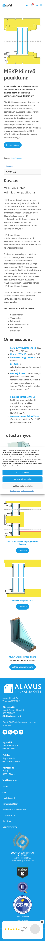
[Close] (42, 922)
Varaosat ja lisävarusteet (14, 809)
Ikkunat (5, 786)
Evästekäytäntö (15, 491)
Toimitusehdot (9, 815)
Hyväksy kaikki (22, 472)
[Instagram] (10, 732)
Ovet (4, 792)
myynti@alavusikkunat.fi (13, 710)
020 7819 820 (8, 713)
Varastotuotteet (10, 804)
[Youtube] (15, 732)
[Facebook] (4, 732)
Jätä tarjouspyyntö (11, 716)
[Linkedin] (21, 732)
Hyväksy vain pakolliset (22, 479)
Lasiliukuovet (8, 798)
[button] (41, 5)
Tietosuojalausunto (27, 491)
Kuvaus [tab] (9, 166)
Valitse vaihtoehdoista (22, 667)
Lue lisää (22, 550)
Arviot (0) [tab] (11, 171)
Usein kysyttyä (9, 827)
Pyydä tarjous (12, 145)
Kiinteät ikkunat (16, 158)
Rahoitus (6, 821)
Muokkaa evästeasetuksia (23, 486)
